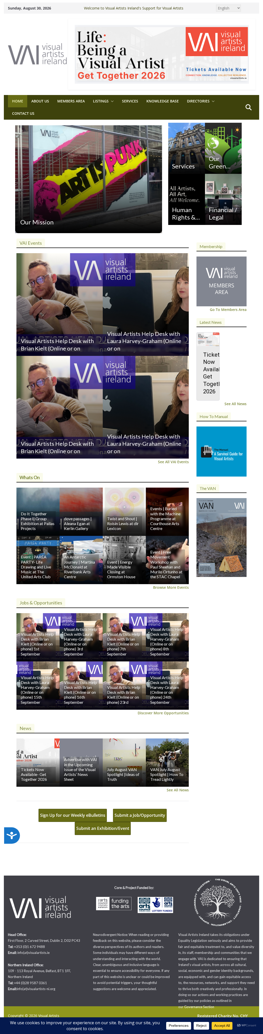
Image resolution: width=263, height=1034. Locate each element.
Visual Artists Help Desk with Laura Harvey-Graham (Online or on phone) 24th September (166, 690)
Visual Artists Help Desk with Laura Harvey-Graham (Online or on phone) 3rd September (80, 641)
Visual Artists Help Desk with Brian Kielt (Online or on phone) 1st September (37, 644)
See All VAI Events (173, 461)
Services (130, 101)
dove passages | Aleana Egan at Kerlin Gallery (78, 523)
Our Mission (37, 222)
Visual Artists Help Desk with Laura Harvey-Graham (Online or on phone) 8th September (166, 641)
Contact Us (23, 113)
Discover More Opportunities (163, 712)
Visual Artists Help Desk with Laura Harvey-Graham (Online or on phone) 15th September (37, 690)
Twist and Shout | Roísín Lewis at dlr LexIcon (123, 523)
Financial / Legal (223, 213)
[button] (111, 101)
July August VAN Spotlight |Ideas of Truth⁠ (123, 774)
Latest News (211, 322)
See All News (178, 790)
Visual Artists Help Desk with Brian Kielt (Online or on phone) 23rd (123, 695)
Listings (101, 101)
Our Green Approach (222, 162)
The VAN (208, 488)
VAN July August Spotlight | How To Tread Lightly (166, 774)
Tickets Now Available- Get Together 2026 (34, 774)
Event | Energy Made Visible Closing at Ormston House (121, 569)
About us (40, 101)
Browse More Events (171, 587)
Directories (198, 101)
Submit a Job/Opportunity (140, 815)
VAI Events (31, 243)
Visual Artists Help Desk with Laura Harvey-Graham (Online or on (144, 341)
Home (17, 101)
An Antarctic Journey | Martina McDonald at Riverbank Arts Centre (79, 566)
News (25, 728)
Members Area (71, 101)
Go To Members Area (228, 309)
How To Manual (214, 416)
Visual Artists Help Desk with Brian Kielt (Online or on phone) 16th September (80, 692)
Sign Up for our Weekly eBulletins (72, 815)
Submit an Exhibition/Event (102, 828)
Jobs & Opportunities (41, 602)
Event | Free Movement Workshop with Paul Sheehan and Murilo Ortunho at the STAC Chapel (166, 564)
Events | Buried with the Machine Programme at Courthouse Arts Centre (165, 518)
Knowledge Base (162, 101)
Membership (211, 246)
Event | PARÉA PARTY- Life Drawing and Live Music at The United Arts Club (36, 566)
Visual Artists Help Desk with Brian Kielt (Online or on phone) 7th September (123, 644)
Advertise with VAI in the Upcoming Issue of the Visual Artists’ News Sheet (80, 769)
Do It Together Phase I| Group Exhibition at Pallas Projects (37, 521)
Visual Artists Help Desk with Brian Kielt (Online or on (57, 344)
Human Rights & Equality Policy (183, 213)
